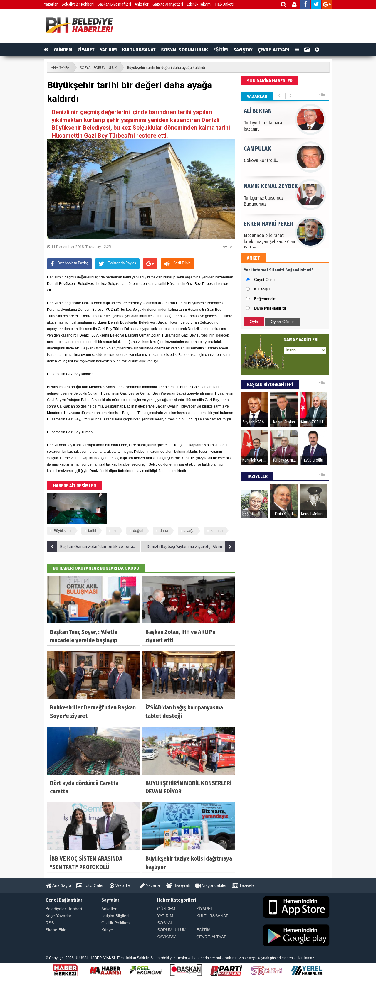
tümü (323, 95)
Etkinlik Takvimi (199, 4)
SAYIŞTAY (243, 50)
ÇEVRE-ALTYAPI (273, 50)
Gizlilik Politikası (116, 922)
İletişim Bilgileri (115, 915)
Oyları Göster (282, 322)
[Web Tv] (317, 49)
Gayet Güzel (265, 280)
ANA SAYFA (60, 67)
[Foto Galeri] (307, 49)
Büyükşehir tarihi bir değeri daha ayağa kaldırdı (166, 67)
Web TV (122, 885)
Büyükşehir (63, 531)
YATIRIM (108, 50)
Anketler (142, 4)
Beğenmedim (265, 299)
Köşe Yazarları (59, 915)
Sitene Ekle (56, 929)
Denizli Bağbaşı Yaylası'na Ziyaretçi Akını (184, 546)
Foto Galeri (93, 885)
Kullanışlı (262, 289)
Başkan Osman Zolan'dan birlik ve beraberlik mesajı (100, 546)
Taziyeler (247, 885)
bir (115, 531)
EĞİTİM (220, 50)
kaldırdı (217, 531)
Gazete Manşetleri (167, 4)
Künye (107, 929)
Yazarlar (51, 4)
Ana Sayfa (61, 885)
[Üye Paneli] (294, 5)
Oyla (254, 321)
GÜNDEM (63, 50)
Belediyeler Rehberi (78, 4)
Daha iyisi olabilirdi (270, 308)
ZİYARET (86, 50)
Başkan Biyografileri (114, 4)
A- (232, 246)
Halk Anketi (224, 4)
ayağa (189, 531)
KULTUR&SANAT (139, 50)
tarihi (92, 531)
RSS (50, 922)
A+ (225, 246)
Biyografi (181, 885)
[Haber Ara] (283, 5)
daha (164, 531)
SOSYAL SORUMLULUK (184, 50)
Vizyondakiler (214, 885)
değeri (138, 531)
